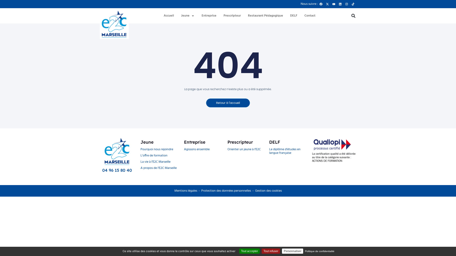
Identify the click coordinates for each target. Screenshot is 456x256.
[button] (353, 16)
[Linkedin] (340, 4)
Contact (309, 15)
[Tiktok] (353, 4)
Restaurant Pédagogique (265, 15)
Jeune (185, 15)
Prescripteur (232, 15)
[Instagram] (346, 4)
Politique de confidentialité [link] (319, 251)
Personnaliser (292, 251)
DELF (293, 15)
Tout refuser (270, 251)
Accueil (169, 15)
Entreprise (209, 15)
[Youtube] (334, 4)
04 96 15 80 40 (117, 170)
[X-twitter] (327, 4)
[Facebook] (321, 4)
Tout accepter (249, 251)
